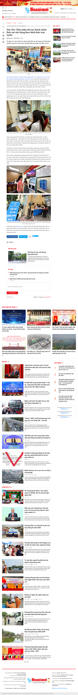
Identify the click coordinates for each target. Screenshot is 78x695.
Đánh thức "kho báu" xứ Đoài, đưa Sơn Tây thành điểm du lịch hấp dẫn (68, 45)
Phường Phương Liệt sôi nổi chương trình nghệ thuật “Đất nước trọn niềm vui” (37, 580)
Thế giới (37, 17)
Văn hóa (18, 17)
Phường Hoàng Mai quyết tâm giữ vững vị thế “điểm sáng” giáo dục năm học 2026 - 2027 (36, 649)
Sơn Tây (11, 242)
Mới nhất (14, 13)
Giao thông (28, 405)
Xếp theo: (36, 297)
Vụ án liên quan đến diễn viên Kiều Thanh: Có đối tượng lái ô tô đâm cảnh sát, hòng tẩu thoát (66, 398)
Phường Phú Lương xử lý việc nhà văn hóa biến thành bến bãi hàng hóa (37, 613)
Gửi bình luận (12, 292)
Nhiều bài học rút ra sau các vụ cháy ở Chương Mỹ (38, 471)
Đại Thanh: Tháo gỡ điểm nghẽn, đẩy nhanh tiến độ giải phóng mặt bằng (63, 328)
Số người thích (47, 297)
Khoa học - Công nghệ (60, 17)
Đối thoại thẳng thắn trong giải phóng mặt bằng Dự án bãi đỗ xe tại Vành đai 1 (14, 353)
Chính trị (6, 17)
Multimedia (32, 17)
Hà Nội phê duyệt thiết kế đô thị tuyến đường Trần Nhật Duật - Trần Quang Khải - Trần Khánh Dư (67, 382)
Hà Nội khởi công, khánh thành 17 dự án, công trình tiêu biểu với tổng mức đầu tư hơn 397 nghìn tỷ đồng (37, 385)
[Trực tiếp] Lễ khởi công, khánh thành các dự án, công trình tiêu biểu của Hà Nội (13, 329)
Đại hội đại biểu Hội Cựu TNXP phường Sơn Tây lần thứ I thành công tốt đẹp (67, 31)
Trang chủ (9, 23)
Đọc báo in (6, 13)
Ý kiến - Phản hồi (29, 616)
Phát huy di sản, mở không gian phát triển (37, 253)
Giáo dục (25, 17)
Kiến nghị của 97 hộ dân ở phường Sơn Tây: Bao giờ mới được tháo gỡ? (68, 52)
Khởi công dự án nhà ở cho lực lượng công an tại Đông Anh (38, 328)
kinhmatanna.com (64, 409)
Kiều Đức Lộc (19, 226)
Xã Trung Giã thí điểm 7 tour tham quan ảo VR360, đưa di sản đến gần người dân (37, 493)
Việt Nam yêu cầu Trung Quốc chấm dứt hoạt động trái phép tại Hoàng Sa (37, 437)
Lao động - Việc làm (30, 599)
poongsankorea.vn (64, 413)
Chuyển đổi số (28, 547)
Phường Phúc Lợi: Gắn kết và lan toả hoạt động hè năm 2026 (37, 527)
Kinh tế (10, 17)
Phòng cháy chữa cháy (31, 474)
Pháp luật (27, 459)
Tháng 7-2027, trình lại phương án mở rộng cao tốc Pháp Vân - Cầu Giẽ (37, 419)
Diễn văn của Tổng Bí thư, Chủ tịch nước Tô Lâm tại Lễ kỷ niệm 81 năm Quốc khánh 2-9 (37, 510)
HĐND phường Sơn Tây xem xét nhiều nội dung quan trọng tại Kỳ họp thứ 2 (68, 59)
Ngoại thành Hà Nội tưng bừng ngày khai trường (22, 279)
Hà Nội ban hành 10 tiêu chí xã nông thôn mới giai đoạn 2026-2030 (37, 631)
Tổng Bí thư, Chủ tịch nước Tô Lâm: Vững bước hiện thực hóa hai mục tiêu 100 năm (38, 367)
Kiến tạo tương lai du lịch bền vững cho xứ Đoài (68, 37)
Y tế (28, 17)
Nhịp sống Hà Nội (72, 12)
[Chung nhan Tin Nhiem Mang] (59, 688)
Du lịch (41, 17)
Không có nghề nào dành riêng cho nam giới (37, 596)
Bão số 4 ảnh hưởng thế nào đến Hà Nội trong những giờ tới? (66, 390)
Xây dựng (20, 23)
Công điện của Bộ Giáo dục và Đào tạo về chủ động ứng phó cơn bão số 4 (67, 368)
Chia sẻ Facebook (13, 236)
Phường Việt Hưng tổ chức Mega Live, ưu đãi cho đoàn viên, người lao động (38, 544)
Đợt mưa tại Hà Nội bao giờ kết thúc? (66, 374)
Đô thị (14, 17)
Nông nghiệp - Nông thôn (49, 17)
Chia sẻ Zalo (24, 236)
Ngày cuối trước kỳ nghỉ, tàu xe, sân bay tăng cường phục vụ (37, 402)
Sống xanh (27, 564)
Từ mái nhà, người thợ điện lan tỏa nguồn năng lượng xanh (36, 561)
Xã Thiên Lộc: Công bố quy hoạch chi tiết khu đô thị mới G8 (38, 352)
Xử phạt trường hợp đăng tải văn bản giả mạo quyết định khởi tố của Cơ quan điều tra (37, 455)
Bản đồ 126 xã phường (61, 12)
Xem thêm (26, 662)
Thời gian (41, 297)
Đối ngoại (27, 440)
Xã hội (21, 17)
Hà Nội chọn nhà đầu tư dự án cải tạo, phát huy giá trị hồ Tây (64, 352)
